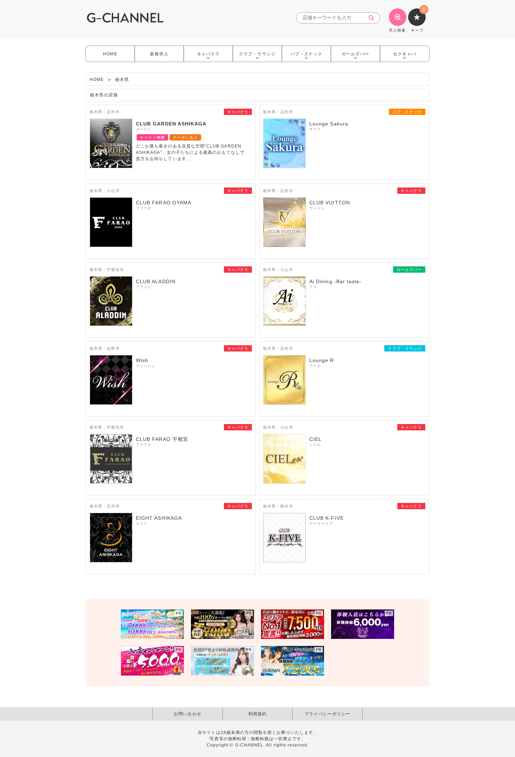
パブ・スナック (306, 54)
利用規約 (257, 713)
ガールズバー (355, 54)
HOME (110, 54)
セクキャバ (404, 54)
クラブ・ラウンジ (257, 54)
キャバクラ (208, 54)
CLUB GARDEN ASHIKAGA (171, 124)
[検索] (373, 18)
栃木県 (122, 79)
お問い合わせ (187, 713)
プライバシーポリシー (327, 713)
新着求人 (159, 54)
